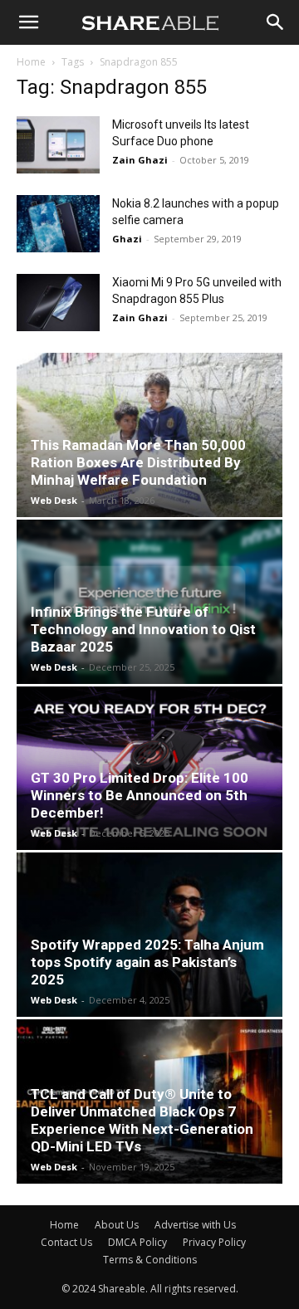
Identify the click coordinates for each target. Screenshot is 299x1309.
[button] (28, 22)
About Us (117, 1225)
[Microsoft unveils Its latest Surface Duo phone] (58, 144)
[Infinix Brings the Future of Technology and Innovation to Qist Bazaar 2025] (149, 602)
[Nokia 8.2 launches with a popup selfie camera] (58, 223)
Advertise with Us (195, 1225)
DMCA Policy (137, 1242)
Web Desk (54, 500)
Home (31, 62)
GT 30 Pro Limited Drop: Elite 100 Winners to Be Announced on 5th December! (139, 795)
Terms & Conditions (150, 1260)
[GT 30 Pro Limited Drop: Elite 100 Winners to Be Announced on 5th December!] (149, 768)
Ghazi (127, 238)
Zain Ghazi (140, 160)
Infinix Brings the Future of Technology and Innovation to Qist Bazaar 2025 (143, 629)
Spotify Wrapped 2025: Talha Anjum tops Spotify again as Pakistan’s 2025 (147, 962)
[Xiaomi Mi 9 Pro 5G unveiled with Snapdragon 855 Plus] (58, 302)
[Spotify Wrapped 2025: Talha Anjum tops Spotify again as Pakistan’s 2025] (149, 934)
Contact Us (66, 1242)
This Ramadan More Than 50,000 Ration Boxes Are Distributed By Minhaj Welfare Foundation (138, 462)
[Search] (275, 22)
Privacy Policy (214, 1242)
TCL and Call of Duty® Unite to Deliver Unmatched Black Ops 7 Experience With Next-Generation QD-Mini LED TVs (142, 1120)
